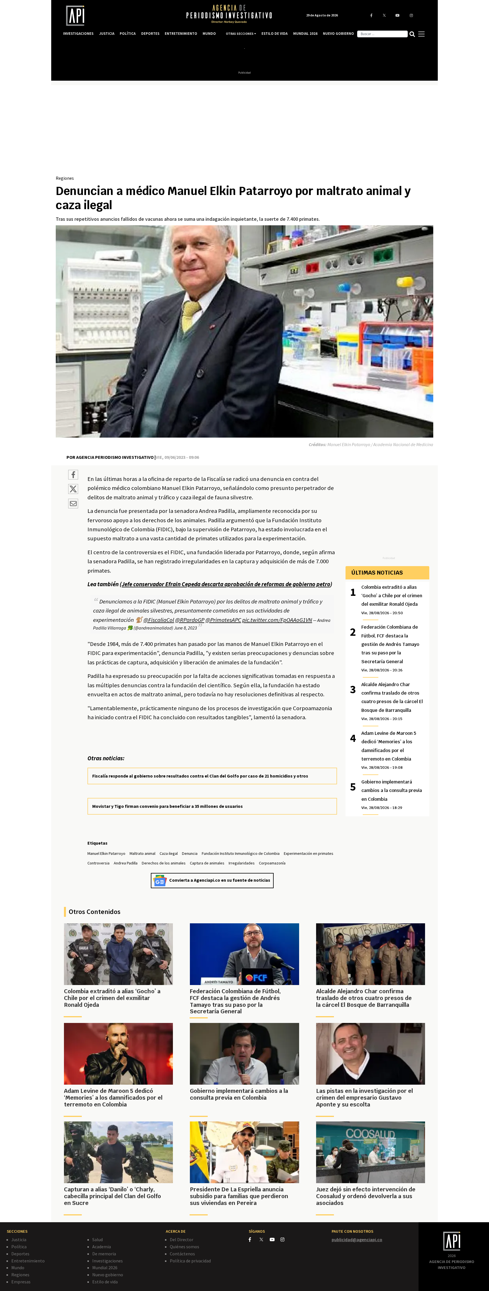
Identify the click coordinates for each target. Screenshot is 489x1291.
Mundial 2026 (104, 1267)
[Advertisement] (244, 132)
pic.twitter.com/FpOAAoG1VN (277, 620)
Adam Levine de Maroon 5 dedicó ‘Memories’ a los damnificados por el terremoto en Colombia (388, 750)
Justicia (18, 1239)
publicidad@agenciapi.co (357, 1239)
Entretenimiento (28, 1261)
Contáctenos (182, 1253)
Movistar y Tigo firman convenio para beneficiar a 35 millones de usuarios (167, 806)
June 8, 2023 (185, 628)
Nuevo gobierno (107, 1274)
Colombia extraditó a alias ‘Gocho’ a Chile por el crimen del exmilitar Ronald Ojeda (391, 599)
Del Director (181, 1239)
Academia (101, 1246)
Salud (97, 1239)
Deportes (20, 1253)
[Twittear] (73, 492)
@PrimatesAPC (223, 620)
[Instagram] (285, 1239)
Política (19, 1246)
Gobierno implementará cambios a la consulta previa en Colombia (391, 794)
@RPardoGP (189, 620)
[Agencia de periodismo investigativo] (119, 15)
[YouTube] (275, 1239)
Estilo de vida (105, 1281)
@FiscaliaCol (158, 620)
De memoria (104, 1253)
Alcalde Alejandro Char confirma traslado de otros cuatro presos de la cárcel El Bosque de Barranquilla (392, 701)
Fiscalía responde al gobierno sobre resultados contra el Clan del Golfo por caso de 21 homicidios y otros (200, 776)
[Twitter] (264, 1239)
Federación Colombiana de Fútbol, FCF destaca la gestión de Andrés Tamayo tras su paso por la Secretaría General (390, 648)
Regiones (65, 178)
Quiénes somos (184, 1246)
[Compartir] (73, 475)
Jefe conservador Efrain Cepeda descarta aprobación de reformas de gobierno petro (226, 584)
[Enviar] (73, 504)
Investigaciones (107, 1261)
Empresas (21, 1281)
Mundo (17, 1267)
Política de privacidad (190, 1261)
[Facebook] (254, 1239)
